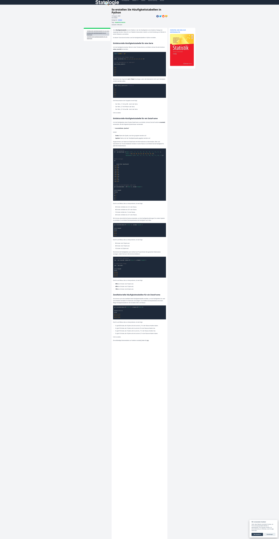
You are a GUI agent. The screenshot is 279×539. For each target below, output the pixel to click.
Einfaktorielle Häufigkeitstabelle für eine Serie (98, 31)
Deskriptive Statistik (120, 22)
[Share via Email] (166, 20)
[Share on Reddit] (163, 20)
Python (120, 20)
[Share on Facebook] (157, 20)
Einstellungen (270, 534)
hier (148, 340)
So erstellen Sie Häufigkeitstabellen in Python (136, 11)
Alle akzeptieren (257, 534)
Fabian (115, 17)
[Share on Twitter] (160, 20)
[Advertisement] (92, 64)
